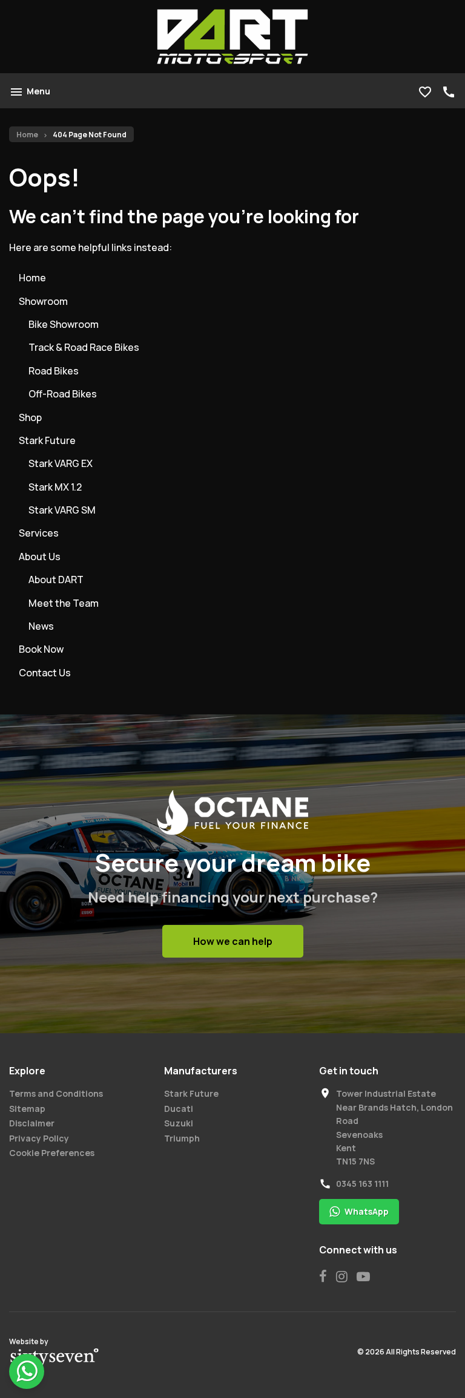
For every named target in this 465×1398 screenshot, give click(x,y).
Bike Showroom (63, 324)
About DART (56, 579)
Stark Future (47, 440)
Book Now (41, 649)
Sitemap (27, 1108)
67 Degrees (54, 1358)
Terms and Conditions (56, 1093)
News (41, 626)
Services (39, 533)
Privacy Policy (39, 1138)
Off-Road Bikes (62, 393)
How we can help (232, 941)
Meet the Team (63, 603)
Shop (30, 417)
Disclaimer (31, 1123)
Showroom (43, 301)
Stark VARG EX (60, 463)
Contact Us (45, 672)
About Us (40, 556)
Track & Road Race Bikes (83, 347)
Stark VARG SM (62, 510)
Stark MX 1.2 (55, 487)
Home (27, 134)
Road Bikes (53, 370)
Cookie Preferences (51, 1152)
